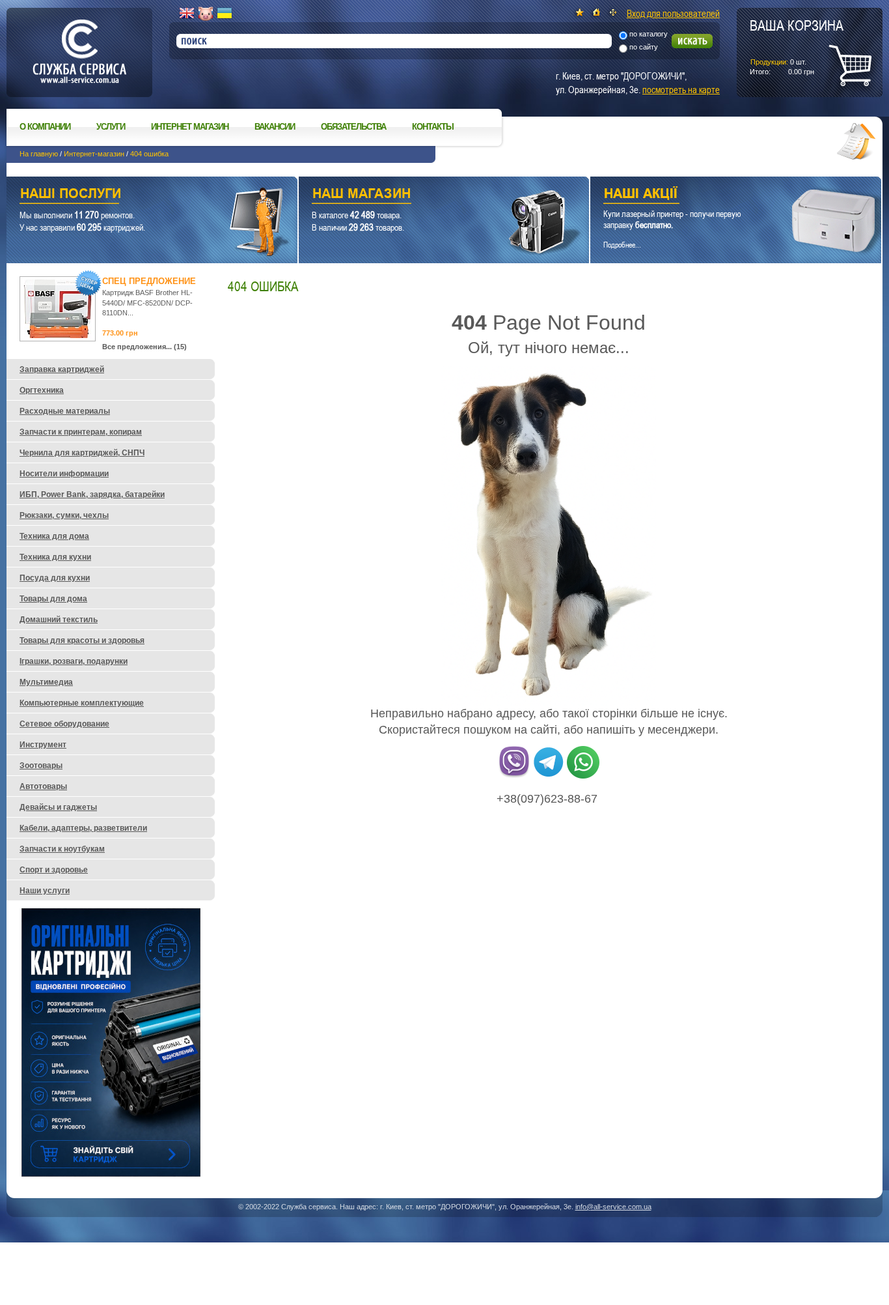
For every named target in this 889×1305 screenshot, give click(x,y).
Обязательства (353, 127)
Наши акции (717, 195)
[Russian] (205, 13)
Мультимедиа (46, 682)
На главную (39, 154)
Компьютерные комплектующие (82, 703)
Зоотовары (41, 765)
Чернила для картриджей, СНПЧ (82, 452)
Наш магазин (421, 195)
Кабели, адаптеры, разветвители (83, 828)
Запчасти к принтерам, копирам (81, 432)
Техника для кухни (55, 557)
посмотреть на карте (681, 89)
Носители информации (64, 473)
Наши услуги (136, 195)
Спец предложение (149, 281)
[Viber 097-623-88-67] (514, 776)
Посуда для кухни (55, 577)
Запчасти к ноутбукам (62, 848)
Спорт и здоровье (54, 869)
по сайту (643, 47)
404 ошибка (149, 154)
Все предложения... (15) (144, 347)
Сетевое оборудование (64, 723)
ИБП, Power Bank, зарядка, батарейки (92, 494)
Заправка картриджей (62, 369)
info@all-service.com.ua (613, 1207)
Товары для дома (53, 598)
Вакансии (274, 127)
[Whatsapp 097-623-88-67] (583, 776)
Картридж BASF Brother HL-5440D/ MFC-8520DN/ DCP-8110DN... (147, 303)
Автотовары (43, 786)
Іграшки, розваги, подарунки (74, 661)
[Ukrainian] (224, 13)
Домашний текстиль (59, 619)
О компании (45, 127)
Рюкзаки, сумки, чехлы (64, 515)
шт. (796, 46)
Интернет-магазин (94, 154)
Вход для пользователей (673, 13)
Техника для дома (54, 536)
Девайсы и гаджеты (58, 807)
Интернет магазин (189, 127)
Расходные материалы (65, 411)
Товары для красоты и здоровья (82, 640)
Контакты (433, 127)
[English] (187, 13)
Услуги (110, 127)
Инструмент (43, 744)
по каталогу (648, 34)
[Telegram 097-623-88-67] (548, 776)
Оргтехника (42, 390)
